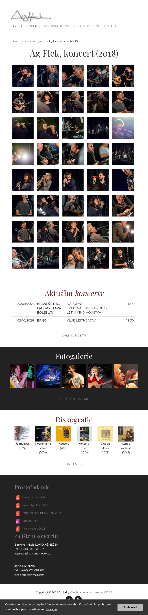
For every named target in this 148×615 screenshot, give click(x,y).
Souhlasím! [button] (130, 607)
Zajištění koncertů (36, 535)
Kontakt (109, 26)
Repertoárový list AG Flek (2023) (42, 513)
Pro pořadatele (32, 487)
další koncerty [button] (74, 335)
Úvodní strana (20, 41)
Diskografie (53, 26)
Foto (81, 26)
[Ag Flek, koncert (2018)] (23, 75)
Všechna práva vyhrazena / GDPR (91, 592)
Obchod (94, 26)
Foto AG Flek (30, 520)
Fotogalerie (39, 41)
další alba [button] (74, 464)
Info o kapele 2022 (33, 528)
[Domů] (9, 17)
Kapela (17, 26)
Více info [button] (51, 609)
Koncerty (33, 26)
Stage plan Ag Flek (33, 497)
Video (70, 26)
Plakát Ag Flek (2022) (35, 505)
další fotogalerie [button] (74, 399)
